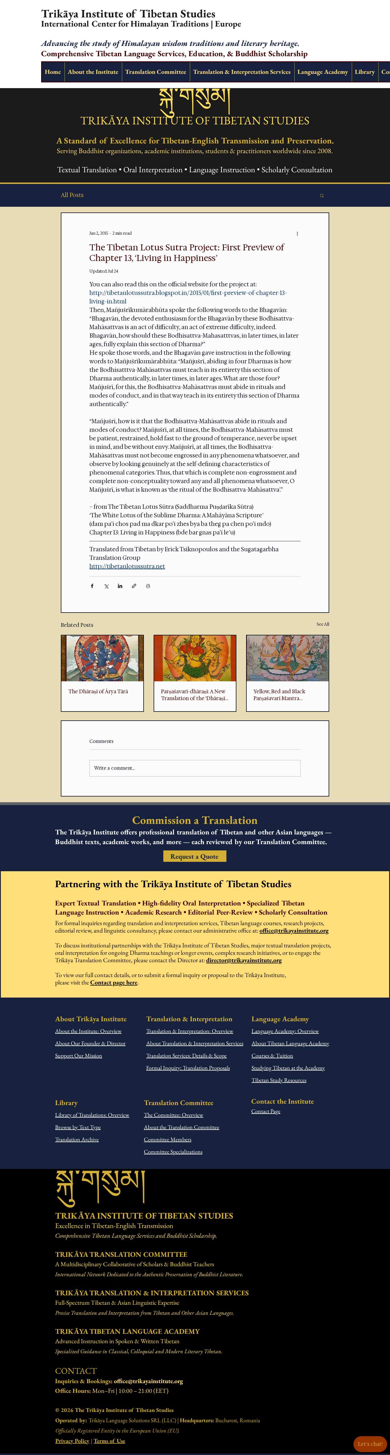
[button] (322, 195)
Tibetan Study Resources (279, 1080)
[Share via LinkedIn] (120, 586)
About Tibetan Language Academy (290, 1043)
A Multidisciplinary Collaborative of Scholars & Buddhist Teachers (134, 1264)
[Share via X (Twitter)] (106, 586)
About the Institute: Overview (88, 1031)
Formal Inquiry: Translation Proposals (188, 1067)
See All (323, 624)
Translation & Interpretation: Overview (189, 1031)
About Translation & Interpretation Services (194, 1043)
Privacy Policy (72, 1440)
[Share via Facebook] (92, 586)
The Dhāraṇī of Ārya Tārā (98, 691)
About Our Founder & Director (90, 1043)
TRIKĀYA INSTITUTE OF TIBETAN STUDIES (194, 120)
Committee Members (167, 1139)
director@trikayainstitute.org (244, 960)
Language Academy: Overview (285, 1031)
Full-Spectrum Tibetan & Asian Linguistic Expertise (117, 1302)
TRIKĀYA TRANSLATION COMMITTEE (121, 1254)
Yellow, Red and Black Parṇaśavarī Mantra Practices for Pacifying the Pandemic (285, 695)
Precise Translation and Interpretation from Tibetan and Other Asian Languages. (144, 1312)
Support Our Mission (78, 1055)
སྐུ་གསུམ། (194, 96)
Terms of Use (109, 1440)
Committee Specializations (173, 1151)
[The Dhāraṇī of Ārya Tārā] (102, 658)
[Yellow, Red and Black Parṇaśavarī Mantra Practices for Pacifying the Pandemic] (288, 658)
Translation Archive (77, 1139)
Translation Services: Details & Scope (186, 1055)
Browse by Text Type (78, 1127)
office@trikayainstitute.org (294, 930)
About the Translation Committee (181, 1127)
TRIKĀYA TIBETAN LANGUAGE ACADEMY (127, 1331)
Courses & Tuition (272, 1055)
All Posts (72, 195)
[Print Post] (148, 586)
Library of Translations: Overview (92, 1114)
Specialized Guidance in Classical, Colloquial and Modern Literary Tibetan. (138, 1351)
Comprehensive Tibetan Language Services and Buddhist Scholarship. (136, 1235)
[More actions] (297, 233)
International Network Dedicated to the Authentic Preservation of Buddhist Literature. (149, 1274)
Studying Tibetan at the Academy (288, 1067)
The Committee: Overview (173, 1114)
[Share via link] (134, 586)
